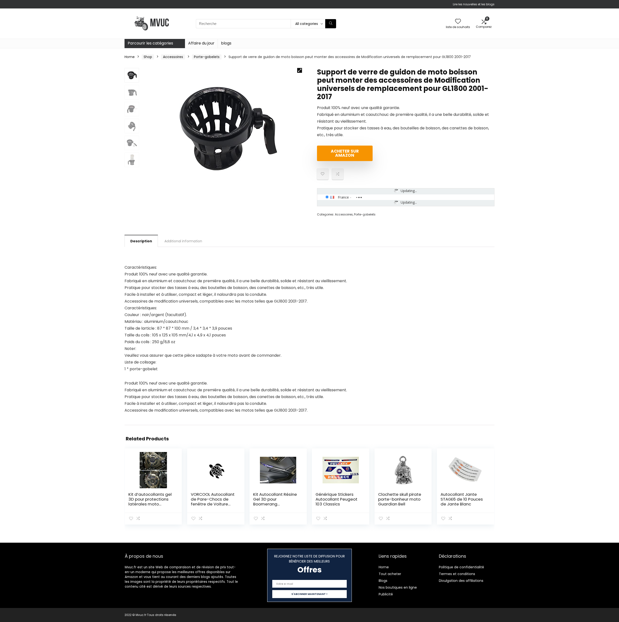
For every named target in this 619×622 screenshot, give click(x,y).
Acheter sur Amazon (345, 153)
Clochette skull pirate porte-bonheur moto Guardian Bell (399, 499)
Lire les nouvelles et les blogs (473, 4)
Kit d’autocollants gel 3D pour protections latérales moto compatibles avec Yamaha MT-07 (150, 504)
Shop (148, 56)
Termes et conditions (457, 573)
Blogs (383, 580)
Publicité (386, 594)
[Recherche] (330, 23)
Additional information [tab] (183, 241)
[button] (299, 70)
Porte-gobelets (207, 56)
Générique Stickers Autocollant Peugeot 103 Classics (336, 499)
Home (130, 56)
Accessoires (173, 56)
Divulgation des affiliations (461, 580)
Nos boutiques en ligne (398, 587)
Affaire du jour (201, 43)
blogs (226, 43)
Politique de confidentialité (461, 567)
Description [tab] (141, 241)
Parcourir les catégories (150, 43)
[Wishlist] (458, 22)
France (343, 197)
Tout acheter (390, 573)
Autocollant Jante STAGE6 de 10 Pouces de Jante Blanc (462, 499)
